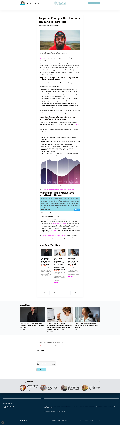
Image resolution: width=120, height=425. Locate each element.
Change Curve (53, 64)
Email (55, 345)
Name (39, 345)
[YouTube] (30, 3)
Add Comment (41, 350)
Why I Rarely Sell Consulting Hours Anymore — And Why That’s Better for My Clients (46, 261)
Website (71, 345)
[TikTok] (32, 3)
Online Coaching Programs (59, 223)
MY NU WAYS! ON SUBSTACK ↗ (76, 8)
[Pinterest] (65, 293)
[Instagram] (27, 3)
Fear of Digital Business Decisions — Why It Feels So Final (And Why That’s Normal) (73, 261)
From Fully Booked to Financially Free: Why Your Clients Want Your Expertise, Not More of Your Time (53, 388)
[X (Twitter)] (55, 293)
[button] (3, 422)
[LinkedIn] (35, 3)
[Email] (38, 3)
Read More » (43, 279)
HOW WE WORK (64, 8)
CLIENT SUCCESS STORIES (53, 8)
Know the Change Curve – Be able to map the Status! (55, 218)
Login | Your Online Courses (94, 3)
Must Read (59, 25)
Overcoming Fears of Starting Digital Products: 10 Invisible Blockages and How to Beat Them (94, 388)
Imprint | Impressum (7, 403)
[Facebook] (44, 293)
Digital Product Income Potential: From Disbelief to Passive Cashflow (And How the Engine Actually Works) (73, 388)
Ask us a (55, 230)
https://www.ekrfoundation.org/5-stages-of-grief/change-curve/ (59, 189)
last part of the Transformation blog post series (54, 235)
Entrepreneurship (53, 25)
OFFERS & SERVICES (40, 8)
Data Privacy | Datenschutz (8, 406)
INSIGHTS (87, 8)
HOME (32, 8)
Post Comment (41, 369)
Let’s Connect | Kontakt (8, 407)
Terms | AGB (6, 404)
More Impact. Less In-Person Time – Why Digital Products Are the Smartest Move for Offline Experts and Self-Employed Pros (32, 388)
